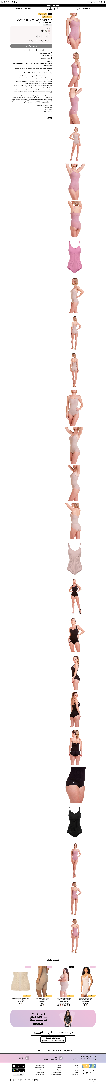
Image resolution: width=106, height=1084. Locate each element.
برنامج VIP (58, 1070)
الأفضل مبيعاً (27, 8)
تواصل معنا (75, 1070)
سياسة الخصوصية (39, 1067)
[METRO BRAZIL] (53, 8)
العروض (78, 8)
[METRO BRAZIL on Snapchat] (13, 2)
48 (39, 36)
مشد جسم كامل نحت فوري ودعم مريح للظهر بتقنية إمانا (85, 999)
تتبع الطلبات (58, 1067)
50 (36, 36)
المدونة (76, 1065)
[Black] (42, 31)
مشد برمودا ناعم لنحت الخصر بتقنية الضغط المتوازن (42, 999)
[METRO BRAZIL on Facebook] (7, 2)
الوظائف (59, 1065)
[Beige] (45, 31)
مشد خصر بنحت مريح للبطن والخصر (20, 998)
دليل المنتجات (18, 8)
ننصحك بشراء (53, 960)
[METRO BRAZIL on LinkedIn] (2, 2)
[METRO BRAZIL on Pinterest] (11, 2)
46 (42, 36)
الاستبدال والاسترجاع (39, 1074)
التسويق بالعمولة (57, 1072)
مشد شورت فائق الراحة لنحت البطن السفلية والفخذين (64, 999)
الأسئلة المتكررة (40, 1065)
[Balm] (63, 1005)
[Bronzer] (60, 1005)
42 (49, 36)
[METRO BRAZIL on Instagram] (15, 2)
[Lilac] (58, 1005)
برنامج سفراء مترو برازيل (55, 1074)
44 (46, 36)
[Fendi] (67, 1005)
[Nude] (49, 31)
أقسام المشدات (86, 8)
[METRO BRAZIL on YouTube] (9, 2)
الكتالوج (76, 1072)
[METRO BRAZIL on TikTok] (17, 2)
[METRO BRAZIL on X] (5, 2)
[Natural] (87, 1005)
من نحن (76, 1067)
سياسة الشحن (40, 1072)
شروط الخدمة (40, 1070)
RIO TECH (91, 1081)
